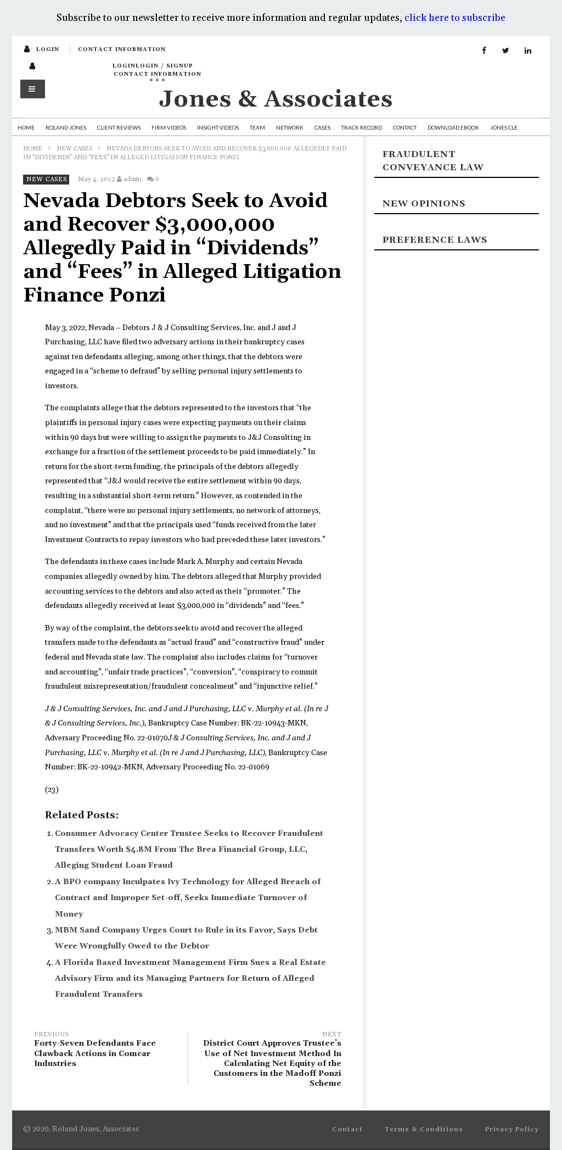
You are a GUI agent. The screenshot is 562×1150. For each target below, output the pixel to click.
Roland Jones (66, 127)
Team (257, 127)
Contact (405, 127)
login (47, 49)
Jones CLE (504, 127)
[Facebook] (484, 51)
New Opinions (424, 203)
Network (290, 127)
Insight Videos (218, 127)
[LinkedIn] (528, 51)
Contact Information (122, 49)
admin (132, 179)
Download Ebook (453, 127)
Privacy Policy (512, 1130)
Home (26, 127)
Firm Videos (168, 127)
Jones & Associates (276, 99)
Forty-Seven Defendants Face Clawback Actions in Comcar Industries (95, 1051)
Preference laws (435, 240)
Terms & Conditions (424, 1130)
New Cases (74, 149)
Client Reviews (118, 127)
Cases (322, 127)
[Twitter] (506, 51)
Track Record (361, 127)
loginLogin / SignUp (153, 66)
